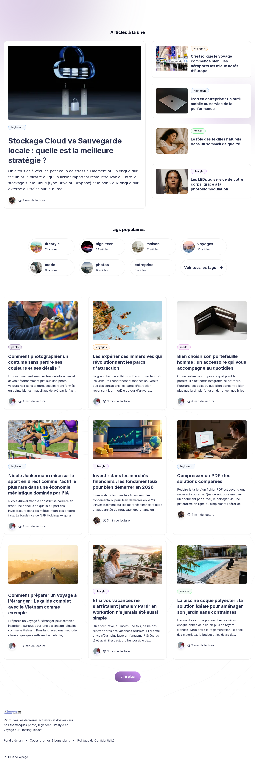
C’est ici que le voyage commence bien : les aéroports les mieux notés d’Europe (214, 63)
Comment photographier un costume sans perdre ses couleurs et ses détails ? (38, 362)
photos (102, 265)
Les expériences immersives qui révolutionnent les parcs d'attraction (127, 362)
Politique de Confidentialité (95, 740)
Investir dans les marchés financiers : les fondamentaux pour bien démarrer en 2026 (125, 481)
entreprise (144, 265)
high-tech (17, 127)
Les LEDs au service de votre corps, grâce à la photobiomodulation (217, 184)
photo (15, 347)
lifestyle (198, 171)
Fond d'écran (13, 740)
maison (198, 130)
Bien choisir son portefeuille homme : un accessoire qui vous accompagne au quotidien (211, 362)
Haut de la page (18, 756)
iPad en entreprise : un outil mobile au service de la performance (216, 104)
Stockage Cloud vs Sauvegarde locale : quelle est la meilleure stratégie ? (65, 150)
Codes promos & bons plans (50, 740)
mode (50, 265)
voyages (199, 48)
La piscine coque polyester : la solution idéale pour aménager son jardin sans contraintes (210, 606)
